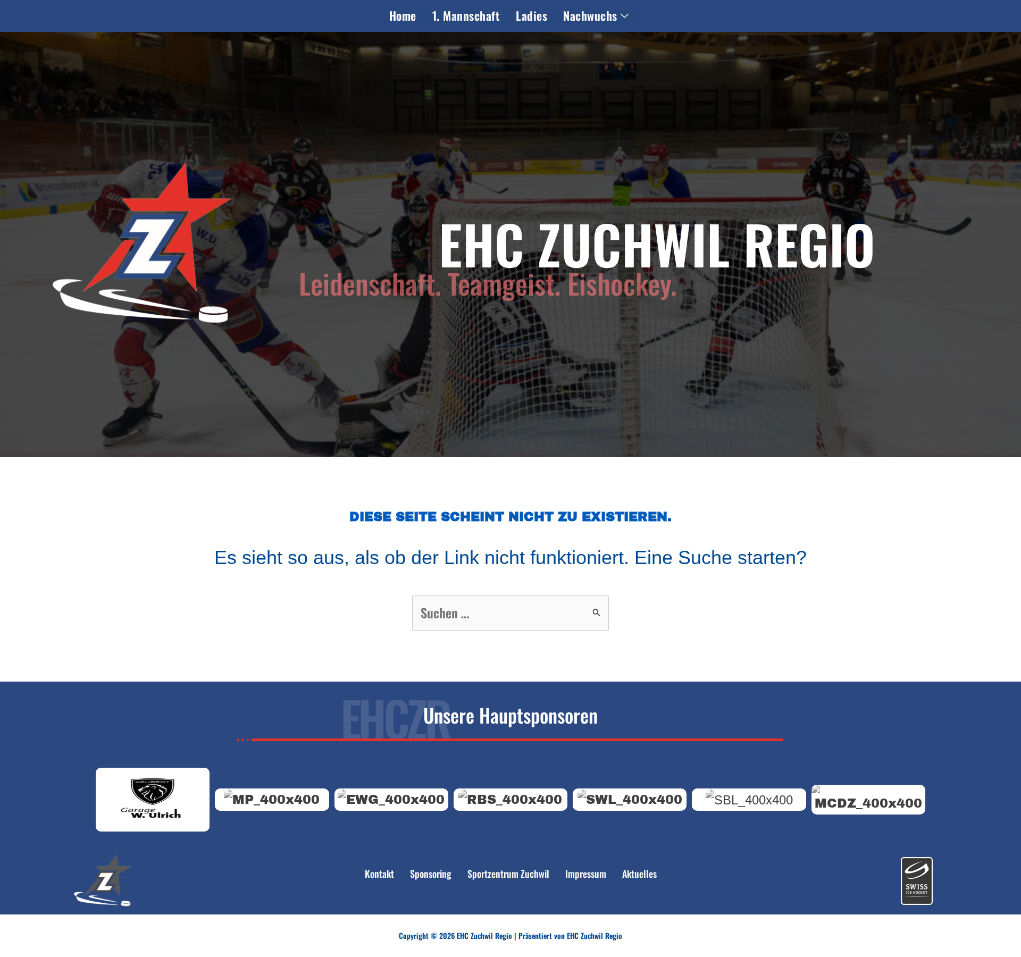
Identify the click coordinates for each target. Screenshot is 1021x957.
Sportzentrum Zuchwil (508, 873)
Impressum (585, 873)
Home (402, 15)
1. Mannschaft (466, 15)
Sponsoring (430, 873)
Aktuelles (639, 873)
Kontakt (379, 873)
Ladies (531, 15)
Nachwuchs (590, 15)
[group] (153, 800)
